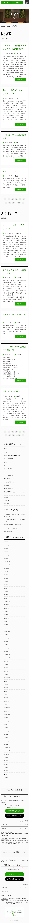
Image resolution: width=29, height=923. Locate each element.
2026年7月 (7, 545)
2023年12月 (7, 628)
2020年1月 (7, 744)
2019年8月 (7, 760)
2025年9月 (7, 571)
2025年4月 (7, 588)
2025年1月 (7, 598)
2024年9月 (7, 608)
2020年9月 (7, 717)
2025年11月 (7, 565)
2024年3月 (7, 621)
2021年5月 (7, 691)
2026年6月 (7, 548)
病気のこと (7, 478)
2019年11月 (7, 751)
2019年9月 (7, 757)
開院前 (6, 497)
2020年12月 (7, 707)
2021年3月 (7, 697)
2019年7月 (7, 764)
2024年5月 (7, 618)
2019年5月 (7, 770)
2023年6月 (7, 638)
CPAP (5, 465)
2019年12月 (7, 747)
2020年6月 (7, 727)
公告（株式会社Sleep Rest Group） (13, 455)
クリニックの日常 (8, 475)
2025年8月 (7, 575)
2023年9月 (7, 634)
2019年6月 (7, 767)
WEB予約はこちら (14, 811)
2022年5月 (7, 668)
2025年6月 (7, 581)
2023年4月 (7, 644)
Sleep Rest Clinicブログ (16, 796)
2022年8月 (7, 661)
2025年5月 (7, 585)
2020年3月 (7, 737)
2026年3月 (7, 555)
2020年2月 (7, 741)
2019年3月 (7, 777)
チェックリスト (8, 468)
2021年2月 (7, 701)
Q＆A (5, 472)
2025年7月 (7, 578)
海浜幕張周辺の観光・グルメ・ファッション (14, 493)
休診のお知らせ (9, 171)
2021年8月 (7, 681)
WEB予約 (6, 2)
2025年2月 (7, 594)
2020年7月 (7, 724)
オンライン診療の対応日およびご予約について (14, 520)
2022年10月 (7, 658)
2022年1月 (7, 674)
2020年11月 (7, 711)
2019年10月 (7, 754)
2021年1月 (7, 704)
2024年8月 (7, 611)
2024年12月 (7, 601)
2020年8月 (7, 721)
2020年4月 (7, 734)
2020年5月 (7, 731)
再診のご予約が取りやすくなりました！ (14, 524)
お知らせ (18, 53)
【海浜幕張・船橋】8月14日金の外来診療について (14, 515)
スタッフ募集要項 (8, 458)
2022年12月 (7, 654)
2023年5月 (7, 641)
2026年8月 (7, 541)
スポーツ (6, 462)
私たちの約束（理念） (10, 482)
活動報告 (18, 233)
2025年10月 (7, 568)
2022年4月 (7, 671)
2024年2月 (7, 624)
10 (19, 435)
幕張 (17, 142)
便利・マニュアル (8, 488)
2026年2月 (7, 558)
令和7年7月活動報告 (11, 391)
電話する (18, 2)
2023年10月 (7, 631)
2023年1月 (7, 651)
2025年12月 (7, 561)
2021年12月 (7, 678)
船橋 (16, 176)
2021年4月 (7, 694)
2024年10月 (7, 604)
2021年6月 (7, 687)
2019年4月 (7, 774)
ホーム (3, 26)
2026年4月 (7, 551)
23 (19, 202)
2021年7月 (7, 684)
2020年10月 (7, 714)
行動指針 (6, 485)
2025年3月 (7, 591)
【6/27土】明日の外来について (12, 528)
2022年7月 (7, 664)
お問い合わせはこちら (14, 815)
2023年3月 (7, 648)
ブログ (8, 26)
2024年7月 (7, 614)
